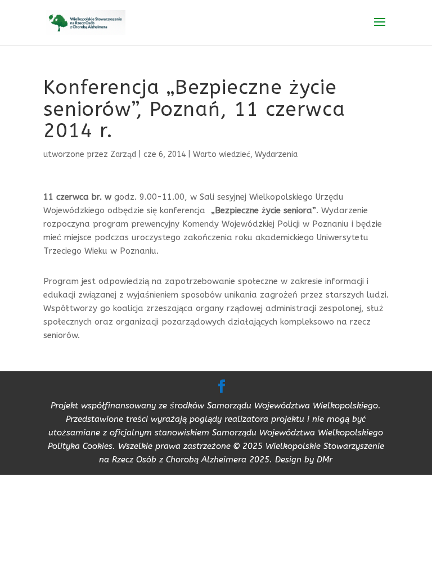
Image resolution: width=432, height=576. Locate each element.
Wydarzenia (276, 154)
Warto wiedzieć (221, 154)
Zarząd (123, 154)
